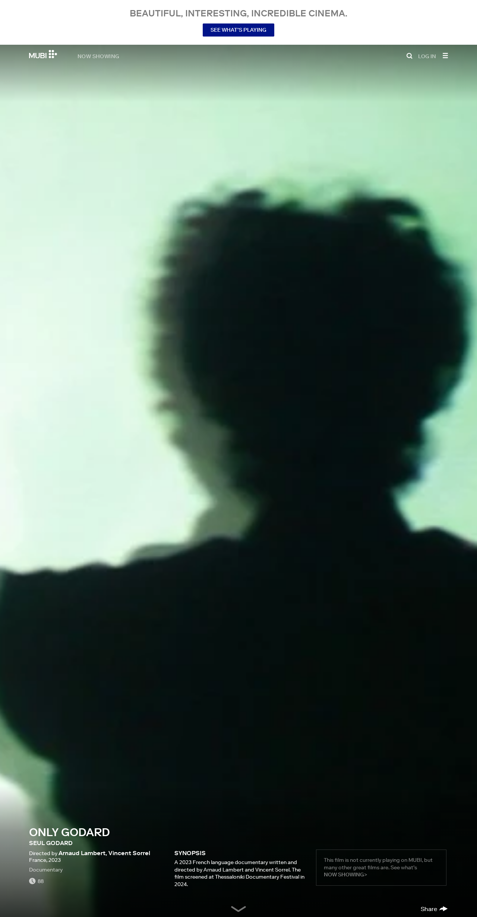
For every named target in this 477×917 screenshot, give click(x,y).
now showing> (345, 874)
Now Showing (98, 56)
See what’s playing (238, 29)
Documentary (46, 869)
